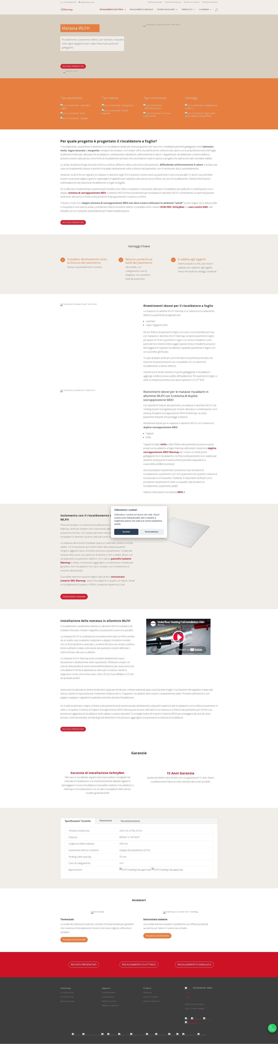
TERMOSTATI (187, 10)
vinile (163, 444)
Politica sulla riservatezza (194, 1004)
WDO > (181, 492)
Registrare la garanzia (110, 1005)
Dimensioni (106, 820)
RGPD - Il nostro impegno (194, 1008)
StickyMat (178, 207)
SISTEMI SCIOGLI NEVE (166, 10)
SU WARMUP (204, 10)
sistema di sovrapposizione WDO (87, 192)
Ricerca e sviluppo (67, 1001)
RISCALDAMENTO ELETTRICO (111, 10)
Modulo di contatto (192, 2)
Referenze (147, 992)
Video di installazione (151, 1001)
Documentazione (130, 821)
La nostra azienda (67, 992)
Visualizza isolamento (157, 935)
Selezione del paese (173, 2)
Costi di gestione (108, 997)
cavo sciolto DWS (198, 207)
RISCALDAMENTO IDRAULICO (141, 10)
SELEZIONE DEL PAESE (202, 988)
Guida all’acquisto (108, 992)
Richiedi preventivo (210, 2)
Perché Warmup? (67, 997)
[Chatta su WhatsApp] (272, 1028)
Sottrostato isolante (74, 596)
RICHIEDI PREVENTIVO (73, 66)
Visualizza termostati (74, 939)
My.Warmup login (155, 2)
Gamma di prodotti (150, 997)
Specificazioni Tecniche (78, 821)
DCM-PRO (165, 207)
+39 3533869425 (69, 2)
